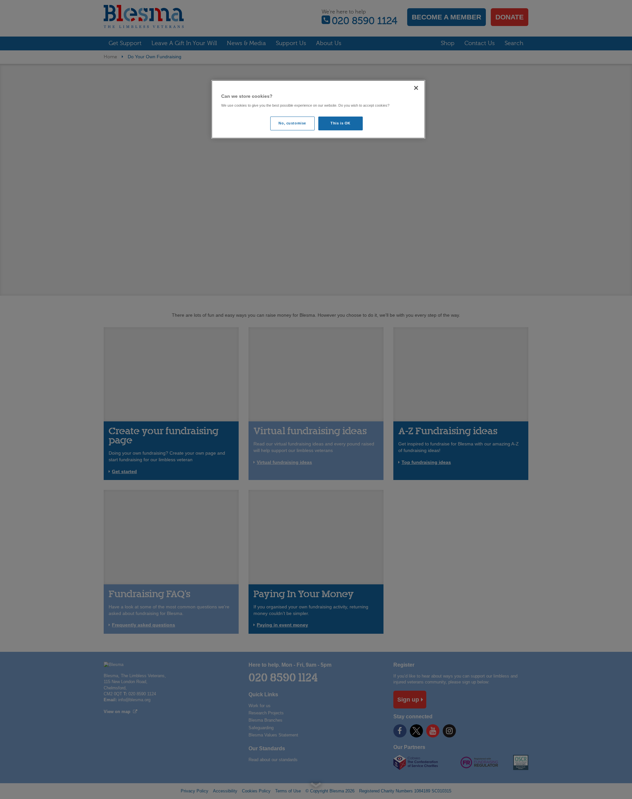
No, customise (292, 123)
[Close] (416, 88)
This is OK (340, 123)
